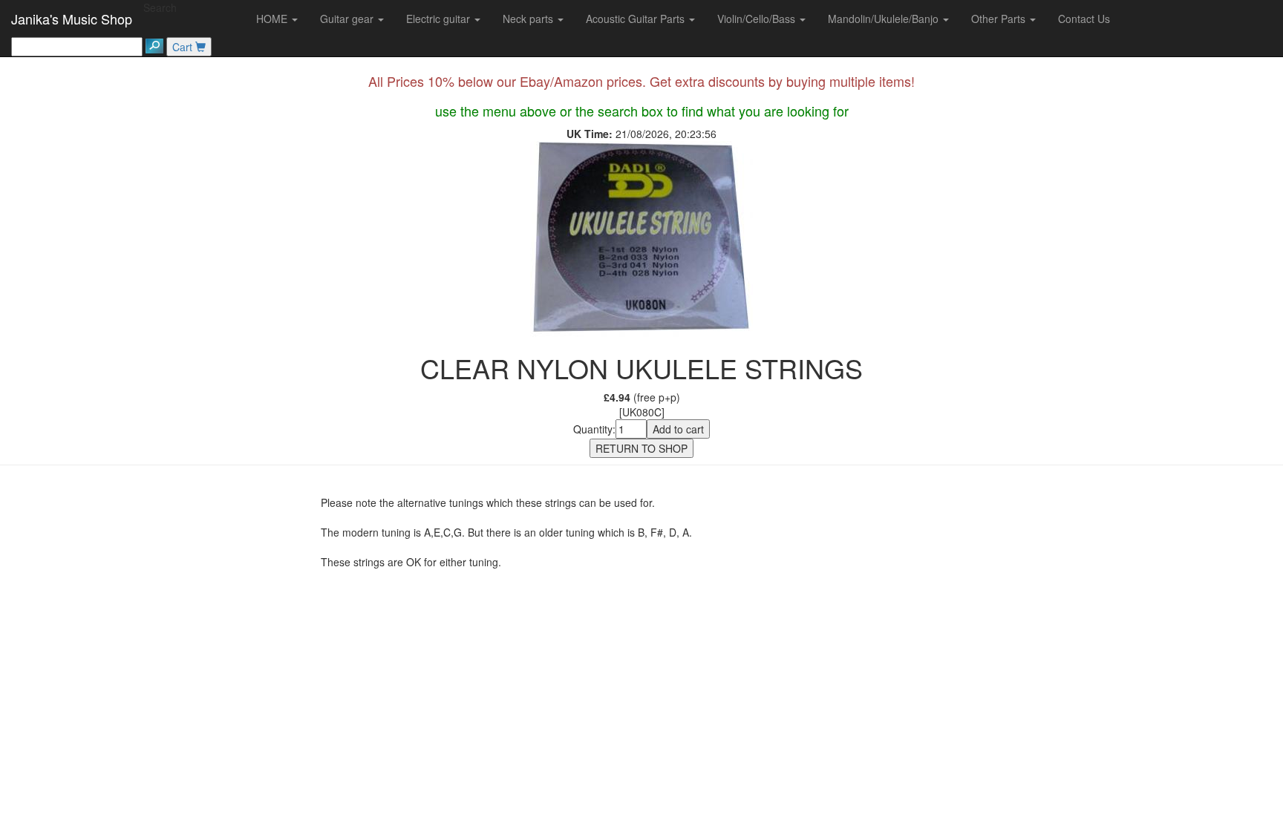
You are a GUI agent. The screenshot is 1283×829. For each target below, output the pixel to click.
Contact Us (1084, 18)
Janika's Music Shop (71, 18)
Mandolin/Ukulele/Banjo (884, 18)
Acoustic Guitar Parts (637, 18)
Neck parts (529, 18)
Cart (183, 46)
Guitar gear (348, 18)
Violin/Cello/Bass (757, 18)
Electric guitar (439, 18)
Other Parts (999, 18)
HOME (273, 18)
